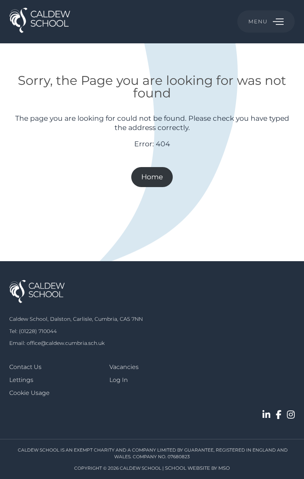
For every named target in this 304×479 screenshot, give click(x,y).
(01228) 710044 (38, 331)
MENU (257, 21)
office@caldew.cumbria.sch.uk (66, 343)
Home (152, 177)
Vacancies (124, 366)
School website (187, 468)
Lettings (21, 379)
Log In (118, 379)
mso (224, 468)
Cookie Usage (29, 392)
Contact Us (25, 366)
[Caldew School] (40, 21)
